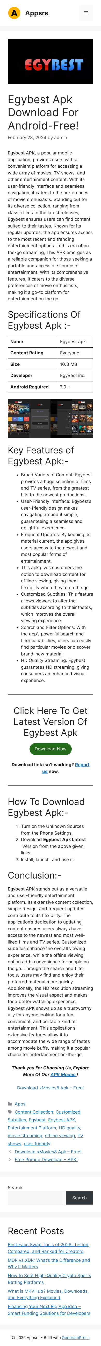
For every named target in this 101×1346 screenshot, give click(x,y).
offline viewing (60, 1135)
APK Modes (64, 1074)
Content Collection (34, 1112)
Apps (20, 1104)
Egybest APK (61, 1119)
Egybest (37, 1119)
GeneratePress (76, 1337)
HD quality (69, 1127)
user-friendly (37, 1143)
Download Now (51, 748)
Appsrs (36, 13)
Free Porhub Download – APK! (46, 1159)
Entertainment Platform (32, 1127)
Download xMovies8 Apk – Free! (50, 1087)
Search (15, 1187)
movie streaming (25, 1135)
